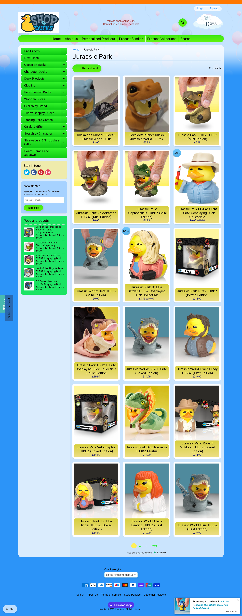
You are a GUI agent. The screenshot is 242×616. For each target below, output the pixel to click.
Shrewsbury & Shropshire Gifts (45, 142)
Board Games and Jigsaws (36, 153)
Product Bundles (131, 39)
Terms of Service (111, 594)
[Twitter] (27, 172)
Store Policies (132, 594)
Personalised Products (98, 39)
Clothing (45, 86)
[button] (86, 68)
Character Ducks (45, 72)
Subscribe (33, 207)
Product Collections (161, 39)
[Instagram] (48, 172)
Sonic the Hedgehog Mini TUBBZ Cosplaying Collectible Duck (211, 605)
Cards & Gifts (45, 127)
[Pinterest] (41, 172)
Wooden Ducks (45, 100)
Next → (155, 545)
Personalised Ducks (45, 93)
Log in (200, 8)
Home (56, 39)
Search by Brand (45, 107)
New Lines (31, 58)
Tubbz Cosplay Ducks (45, 113)
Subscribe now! (9, 308)
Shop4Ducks (119, 609)
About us (71, 39)
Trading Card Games (45, 120)
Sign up (214, 8)
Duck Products (45, 79)
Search (185, 39)
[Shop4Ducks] (38, 22)
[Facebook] (34, 172)
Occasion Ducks (45, 65)
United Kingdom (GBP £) (119, 574)
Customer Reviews (155, 594)
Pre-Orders (45, 52)
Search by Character (45, 134)
